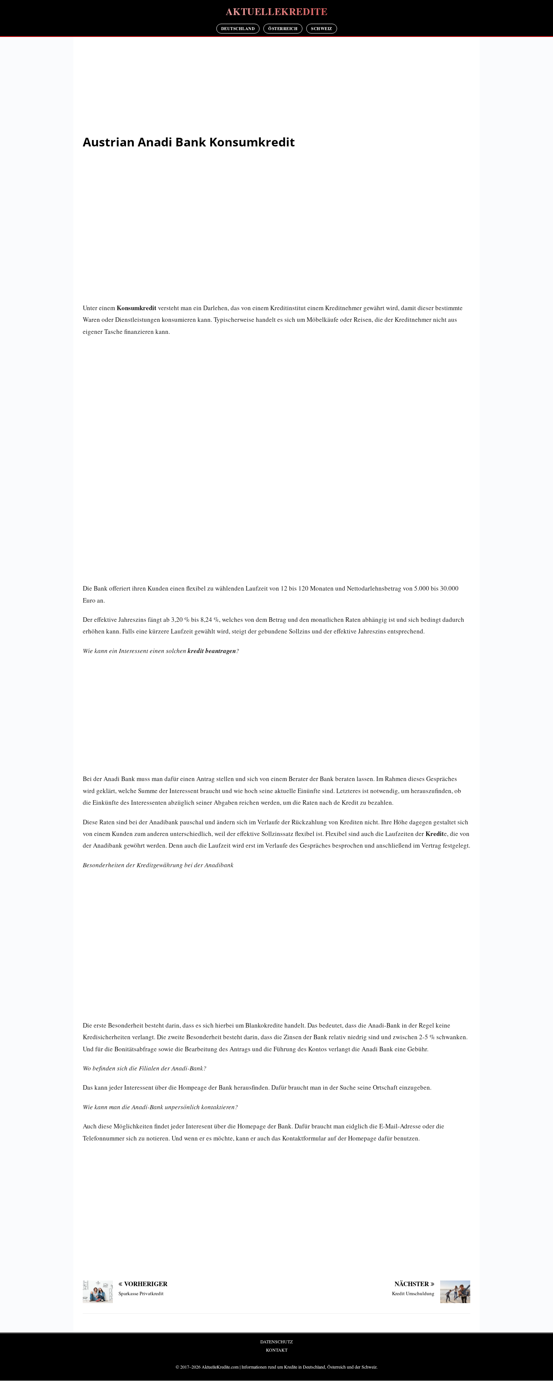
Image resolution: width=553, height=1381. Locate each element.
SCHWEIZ (321, 29)
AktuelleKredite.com (220, 1367)
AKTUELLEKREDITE (277, 11)
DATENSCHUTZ (276, 1341)
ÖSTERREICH (283, 29)
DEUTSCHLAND (238, 29)
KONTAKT (276, 1350)
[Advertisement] (276, 87)
